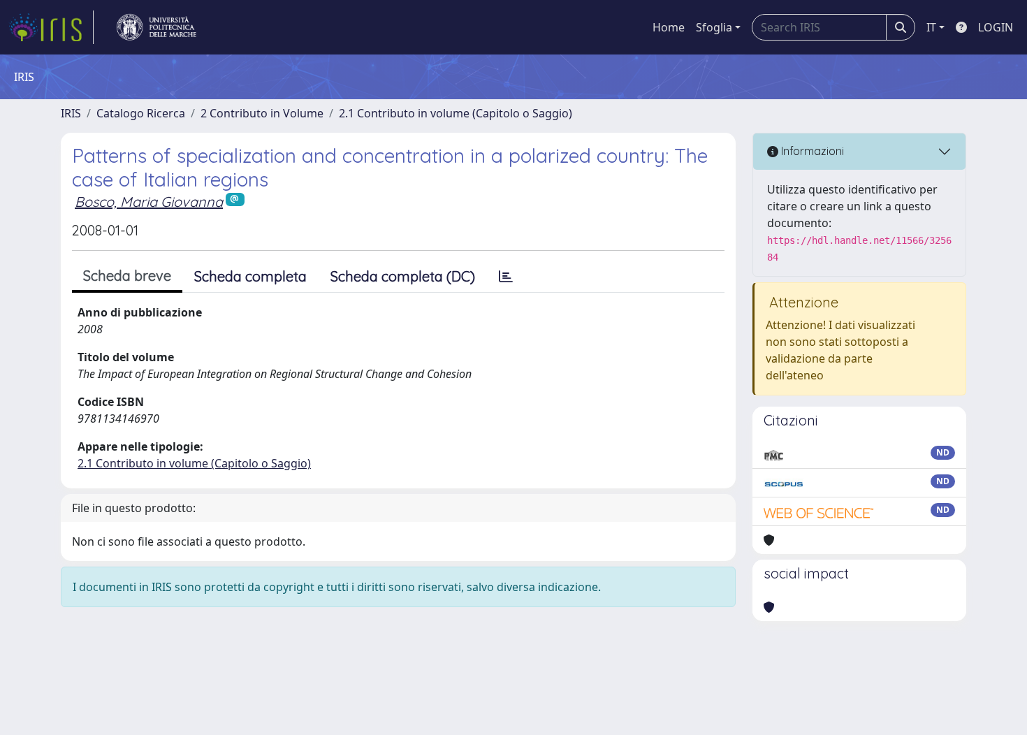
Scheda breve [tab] (127, 275)
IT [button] (931, 27)
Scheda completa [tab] (250, 276)
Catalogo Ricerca (140, 113)
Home (669, 27)
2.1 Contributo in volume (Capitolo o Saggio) (455, 113)
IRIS (71, 113)
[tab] (506, 276)
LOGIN (995, 27)
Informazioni (811, 151)
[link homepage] (51, 27)
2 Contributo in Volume (262, 113)
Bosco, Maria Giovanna (149, 201)
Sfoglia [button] (714, 27)
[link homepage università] (156, 27)
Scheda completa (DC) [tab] (402, 276)
